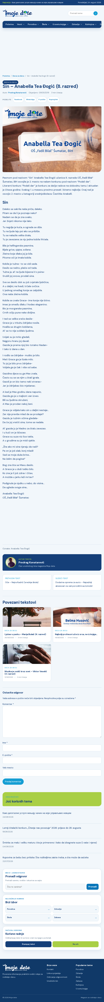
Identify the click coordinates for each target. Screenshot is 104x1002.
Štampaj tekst (28, 944)
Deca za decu (18, 76)
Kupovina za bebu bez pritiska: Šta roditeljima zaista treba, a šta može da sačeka (45, 857)
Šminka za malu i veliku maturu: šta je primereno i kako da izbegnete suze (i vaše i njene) (50, 842)
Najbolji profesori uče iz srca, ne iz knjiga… (76, 634)
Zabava (57, 917)
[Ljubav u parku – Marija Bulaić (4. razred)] (27, 617)
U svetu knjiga (59, 24)
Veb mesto (8, 767)
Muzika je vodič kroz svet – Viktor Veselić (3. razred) (26, 672)
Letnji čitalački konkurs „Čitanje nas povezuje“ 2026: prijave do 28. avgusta (42, 827)
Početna (10, 24)
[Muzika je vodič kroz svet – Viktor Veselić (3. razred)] (27, 654)
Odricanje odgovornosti (57, 977)
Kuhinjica (89, 24)
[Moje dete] (17, 13)
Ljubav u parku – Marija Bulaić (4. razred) (25, 634)
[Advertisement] (52, 48)
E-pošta (42, 99)
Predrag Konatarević (17, 93)
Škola (44, 24)
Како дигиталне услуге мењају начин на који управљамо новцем (37, 2)
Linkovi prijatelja (54, 973)
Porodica (32, 24)
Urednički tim (52, 981)
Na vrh (75, 944)
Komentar (8, 704)
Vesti (19, 24)
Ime (5, 742)
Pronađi (92, 886)
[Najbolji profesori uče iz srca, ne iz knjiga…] (77, 617)
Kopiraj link (53, 99)
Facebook (18, 99)
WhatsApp (30, 99)
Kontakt (50, 969)
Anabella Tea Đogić (20, 548)
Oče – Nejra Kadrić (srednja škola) (21, 582)
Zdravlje (76, 24)
